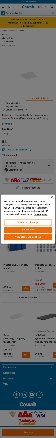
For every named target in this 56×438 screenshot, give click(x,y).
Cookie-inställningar (27, 222)
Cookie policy (40, 214)
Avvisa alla (28, 229)
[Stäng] (52, 197)
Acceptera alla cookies (28, 237)
